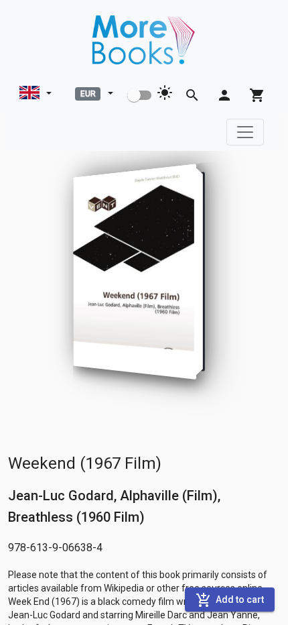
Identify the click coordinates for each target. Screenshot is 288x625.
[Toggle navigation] (245, 132)
